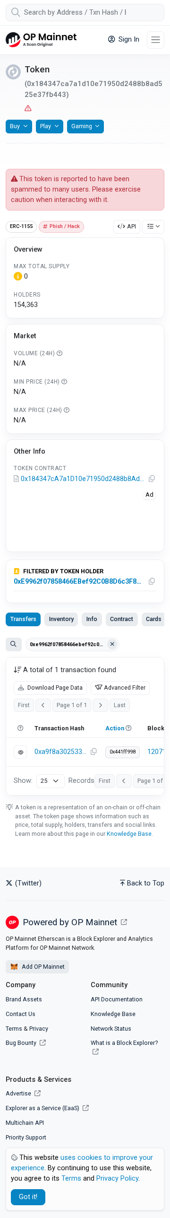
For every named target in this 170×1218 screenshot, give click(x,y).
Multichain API (25, 1122)
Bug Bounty (21, 1042)
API (131, 226)
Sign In (128, 39)
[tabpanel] (85, 726)
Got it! (28, 1197)
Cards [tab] (154, 618)
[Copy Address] (152, 479)
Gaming (81, 126)
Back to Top (145, 883)
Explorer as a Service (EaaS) (43, 1108)
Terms (14, 1028)
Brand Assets (24, 999)
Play (45, 126)
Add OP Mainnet (42, 966)
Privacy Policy (117, 1178)
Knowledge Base (129, 833)
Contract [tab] (121, 618)
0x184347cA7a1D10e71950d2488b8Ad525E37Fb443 (83, 479)
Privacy (38, 1028)
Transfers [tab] (23, 618)
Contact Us (20, 1013)
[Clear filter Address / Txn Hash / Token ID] (112, 644)
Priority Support (26, 1137)
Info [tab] (91, 618)
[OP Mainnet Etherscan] (41, 40)
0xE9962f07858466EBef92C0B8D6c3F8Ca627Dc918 (79, 582)
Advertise (19, 1093)
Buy (15, 126)
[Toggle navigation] (155, 40)
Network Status (111, 1028)
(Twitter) (27, 883)
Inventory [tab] (61, 618)
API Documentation (117, 999)
